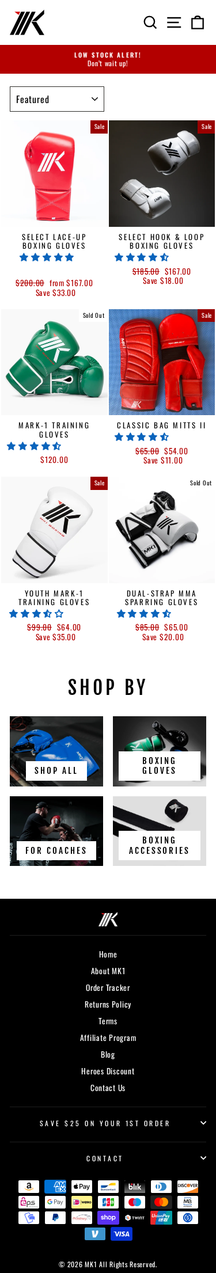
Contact (105, 1158)
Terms (108, 1021)
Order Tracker (108, 987)
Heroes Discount (107, 1071)
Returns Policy (108, 1004)
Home (108, 954)
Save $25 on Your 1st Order (105, 1123)
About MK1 (108, 970)
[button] (48, 256)
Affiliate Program (108, 1037)
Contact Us (108, 1087)
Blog (108, 1054)
